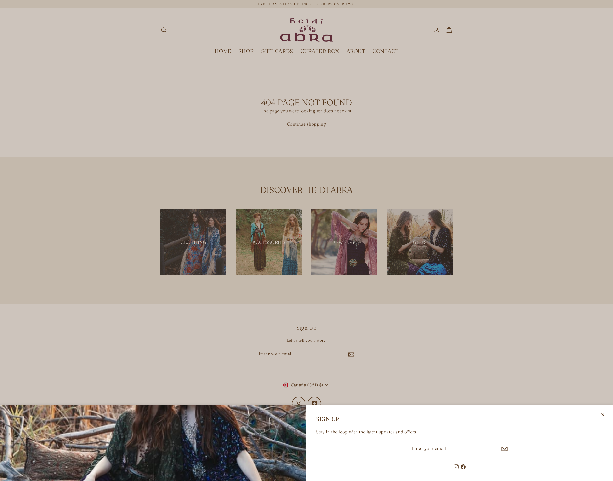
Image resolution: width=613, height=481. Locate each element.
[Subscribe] (504, 449)
